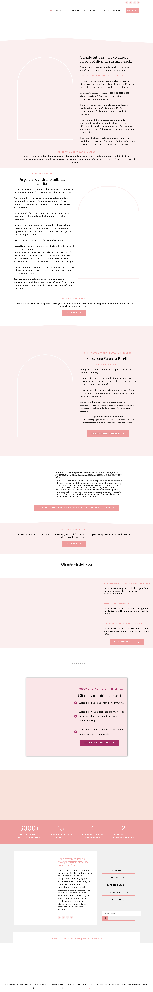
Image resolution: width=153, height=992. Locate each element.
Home (49, 10)
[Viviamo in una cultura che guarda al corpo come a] (92, 952)
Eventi (92, 10)
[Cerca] (105, 918)
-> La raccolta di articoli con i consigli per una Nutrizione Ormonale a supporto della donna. (126, 611)
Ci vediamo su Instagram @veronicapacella (76, 938)
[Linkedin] (134, 2)
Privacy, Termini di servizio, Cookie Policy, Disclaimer (106, 988)
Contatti (118, 10)
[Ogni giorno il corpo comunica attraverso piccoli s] (123, 969)
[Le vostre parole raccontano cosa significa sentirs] (30, 952)
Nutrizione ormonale (117, 603)
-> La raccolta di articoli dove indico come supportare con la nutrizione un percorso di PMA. (127, 631)
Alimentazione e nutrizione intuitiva (127, 583)
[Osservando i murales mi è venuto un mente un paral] (61, 969)
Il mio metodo (77, 10)
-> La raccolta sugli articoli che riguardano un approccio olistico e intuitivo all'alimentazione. (126, 591)
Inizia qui (132, 10)
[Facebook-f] (130, 2)
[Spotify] (138, 2)
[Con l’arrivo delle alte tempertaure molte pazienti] (92, 969)
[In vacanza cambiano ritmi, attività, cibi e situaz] (30, 969)
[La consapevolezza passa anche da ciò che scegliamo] (123, 952)
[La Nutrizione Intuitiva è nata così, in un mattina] (61, 952)
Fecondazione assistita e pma (123, 623)
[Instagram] (126, 2)
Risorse (104, 10)
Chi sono (61, 10)
